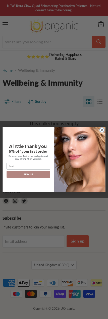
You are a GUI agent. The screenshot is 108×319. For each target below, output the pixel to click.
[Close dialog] (102, 130)
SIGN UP (28, 174)
